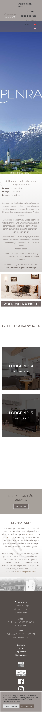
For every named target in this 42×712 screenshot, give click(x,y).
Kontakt (21, 648)
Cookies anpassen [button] (11, 706)
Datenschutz (21, 655)
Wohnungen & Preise (21, 304)
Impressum (21, 651)
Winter (6, 537)
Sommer (29, 534)
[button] (21, 506)
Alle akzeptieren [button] (26, 706)
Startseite (21, 645)
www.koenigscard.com (25, 571)
